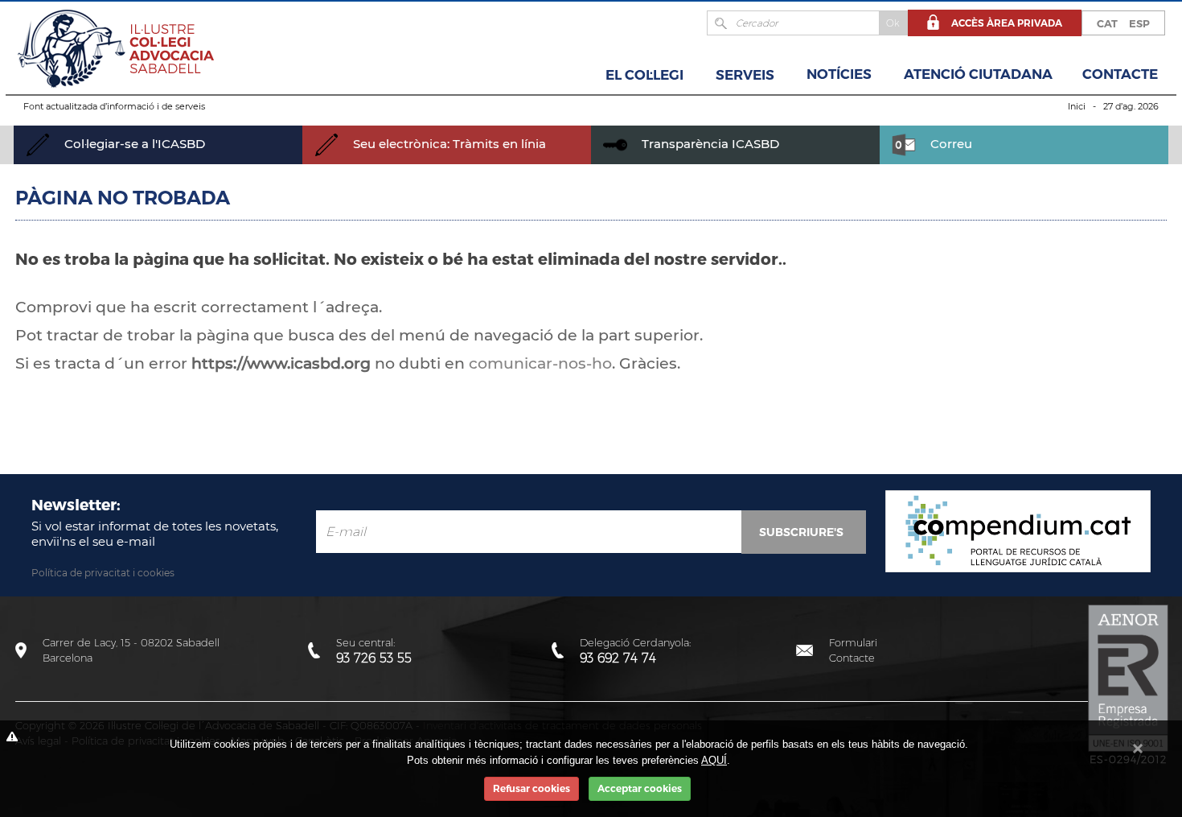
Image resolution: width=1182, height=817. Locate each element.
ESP (1139, 23)
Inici (1077, 106)
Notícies (839, 74)
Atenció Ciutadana (978, 74)
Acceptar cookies (639, 788)
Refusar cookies (531, 788)
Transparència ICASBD (708, 143)
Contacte (1120, 74)
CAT (1107, 23)
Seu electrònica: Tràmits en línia (448, 143)
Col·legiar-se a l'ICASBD (133, 143)
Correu (949, 143)
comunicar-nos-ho (540, 363)
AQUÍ (714, 760)
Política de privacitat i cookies (102, 573)
